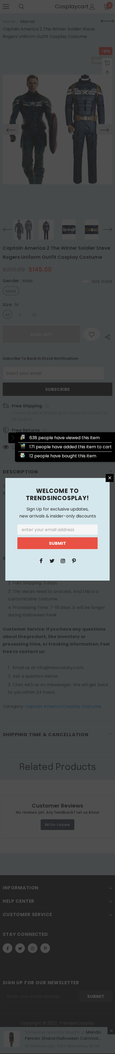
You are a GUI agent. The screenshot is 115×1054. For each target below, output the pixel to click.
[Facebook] (41, 561)
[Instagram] (63, 561)
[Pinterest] (74, 561)
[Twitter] (52, 561)
